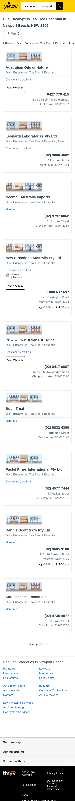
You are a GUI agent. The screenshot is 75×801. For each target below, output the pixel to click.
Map (14, 33)
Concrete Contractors (53, 690)
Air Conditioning (13, 707)
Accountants (11, 690)
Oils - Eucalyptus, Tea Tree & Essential (31, 72)
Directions (12, 79)
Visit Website (15, 88)
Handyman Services (16, 711)
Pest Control (47, 677)
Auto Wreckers (48, 694)
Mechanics (46, 673)
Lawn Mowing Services (18, 702)
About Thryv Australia (28, 773)
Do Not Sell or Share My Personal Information (55, 785)
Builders (44, 685)
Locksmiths (10, 677)
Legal (25, 795)
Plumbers (9, 668)
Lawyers (44, 668)
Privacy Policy (55, 773)
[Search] (59, 6)
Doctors (8, 694)
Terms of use (29, 785)
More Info (25, 79)
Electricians (10, 673)
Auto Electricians (14, 685)
